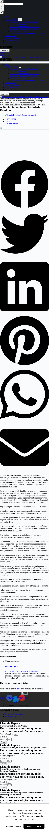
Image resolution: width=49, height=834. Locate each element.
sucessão (9, 105)
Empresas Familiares (8, 99)
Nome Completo (7, 734)
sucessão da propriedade (37, 105)
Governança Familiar (18, 71)
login (18, 689)
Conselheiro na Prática (19, 78)
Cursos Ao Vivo (11, 67)
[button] (24, 184)
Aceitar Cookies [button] (34, 826)
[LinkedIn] (7, 60)
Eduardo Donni (11, 666)
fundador (30, 101)
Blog (7, 89)
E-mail (3, 737)
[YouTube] (10, 60)
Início (7, 64)
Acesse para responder (29, 671)
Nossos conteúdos (12, 87)
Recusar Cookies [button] (13, 826)
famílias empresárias (24, 99)
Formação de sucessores (16, 101)
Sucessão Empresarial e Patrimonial (24, 69)
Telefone (3, 739)
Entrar (2, 53)
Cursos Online (10, 83)
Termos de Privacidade (14, 714)
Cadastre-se (4, 55)
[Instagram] (4, 60)
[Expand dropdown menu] (20, 67)
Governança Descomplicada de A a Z (25, 74)
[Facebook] (1, 60)
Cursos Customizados (13, 85)
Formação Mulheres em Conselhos (24, 76)
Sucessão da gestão (20, 105)
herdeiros (9, 103)
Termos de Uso (11, 716)
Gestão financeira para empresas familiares (27, 80)
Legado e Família (20, 103)
